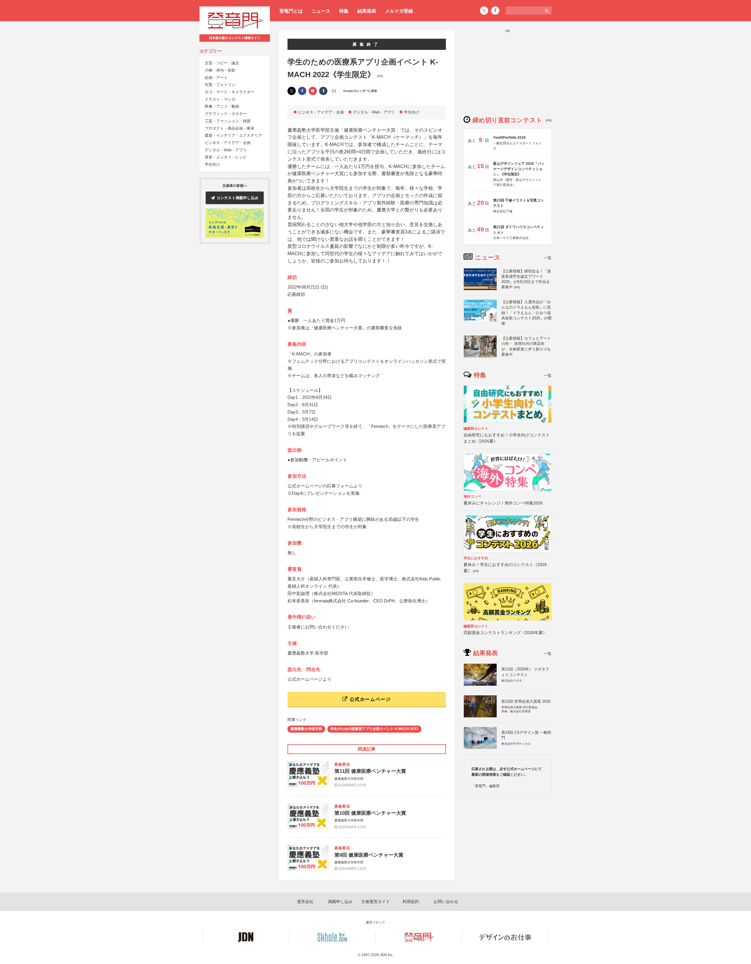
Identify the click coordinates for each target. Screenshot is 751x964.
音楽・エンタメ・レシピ (226, 157)
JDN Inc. (386, 955)
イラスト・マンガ (220, 99)
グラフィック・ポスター (226, 114)
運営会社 (305, 901)
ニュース (321, 11)
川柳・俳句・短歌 (220, 70)
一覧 (548, 258)
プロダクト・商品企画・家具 (229, 128)
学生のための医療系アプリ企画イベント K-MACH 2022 (374, 729)
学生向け (212, 164)
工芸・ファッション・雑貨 (228, 121)
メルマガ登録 (399, 11)
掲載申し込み (340, 901)
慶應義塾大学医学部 (306, 729)
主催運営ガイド (375, 901)
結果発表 (366, 11)
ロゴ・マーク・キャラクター (229, 92)
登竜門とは (291, 11)
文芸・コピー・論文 (222, 63)
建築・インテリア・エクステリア (233, 135)
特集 (344, 11)
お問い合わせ (446, 901)
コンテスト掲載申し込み (237, 198)
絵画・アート (216, 77)
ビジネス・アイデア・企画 (228, 142)
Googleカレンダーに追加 (360, 90)
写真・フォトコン (220, 85)
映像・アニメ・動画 (222, 106)
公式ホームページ (369, 699)
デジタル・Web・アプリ (226, 150)
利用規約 (410, 901)
